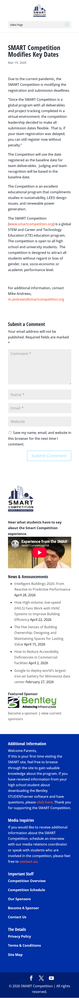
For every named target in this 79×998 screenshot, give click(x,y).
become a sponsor (23, 713)
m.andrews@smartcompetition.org (36, 299)
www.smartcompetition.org (31, 224)
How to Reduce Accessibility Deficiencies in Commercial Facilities (36, 657)
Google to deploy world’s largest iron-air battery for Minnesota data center (42, 676)
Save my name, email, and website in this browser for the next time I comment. (39, 438)
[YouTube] (51, 978)
